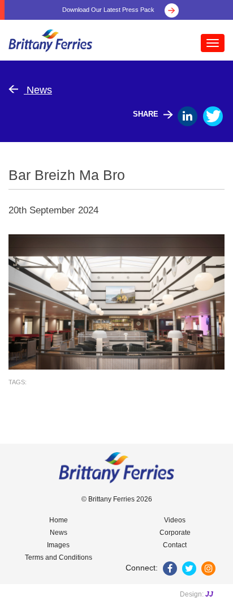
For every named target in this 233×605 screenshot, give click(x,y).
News (38, 90)
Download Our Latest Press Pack (109, 9)
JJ (209, 594)
